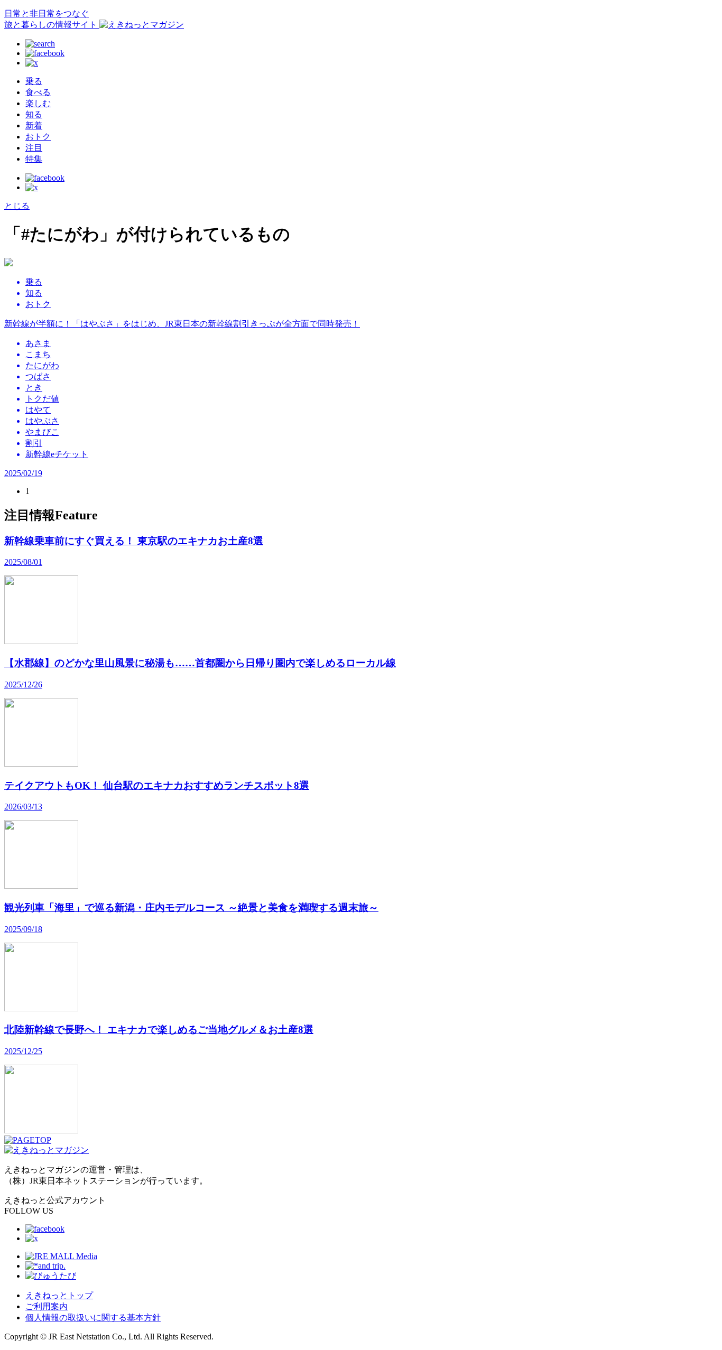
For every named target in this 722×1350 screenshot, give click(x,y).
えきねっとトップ (59, 1295)
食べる (38, 92)
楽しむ (38, 103)
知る (33, 114)
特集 (33, 158)
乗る (33, 81)
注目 (33, 147)
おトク (38, 136)
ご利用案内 (46, 1306)
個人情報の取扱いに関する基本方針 (93, 1317)
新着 (33, 125)
